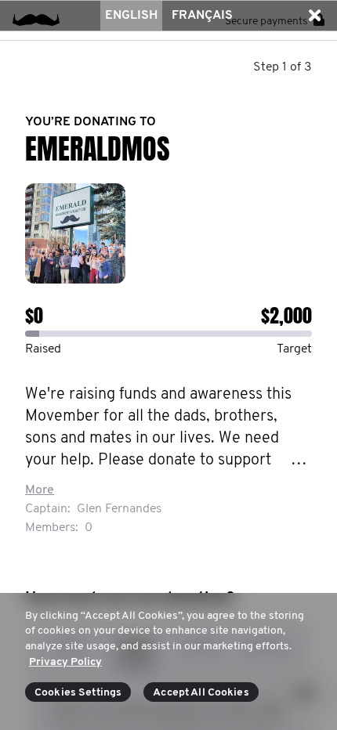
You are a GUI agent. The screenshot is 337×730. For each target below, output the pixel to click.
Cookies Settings (77, 693)
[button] (314, 16)
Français (202, 15)
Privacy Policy (65, 662)
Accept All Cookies (201, 693)
